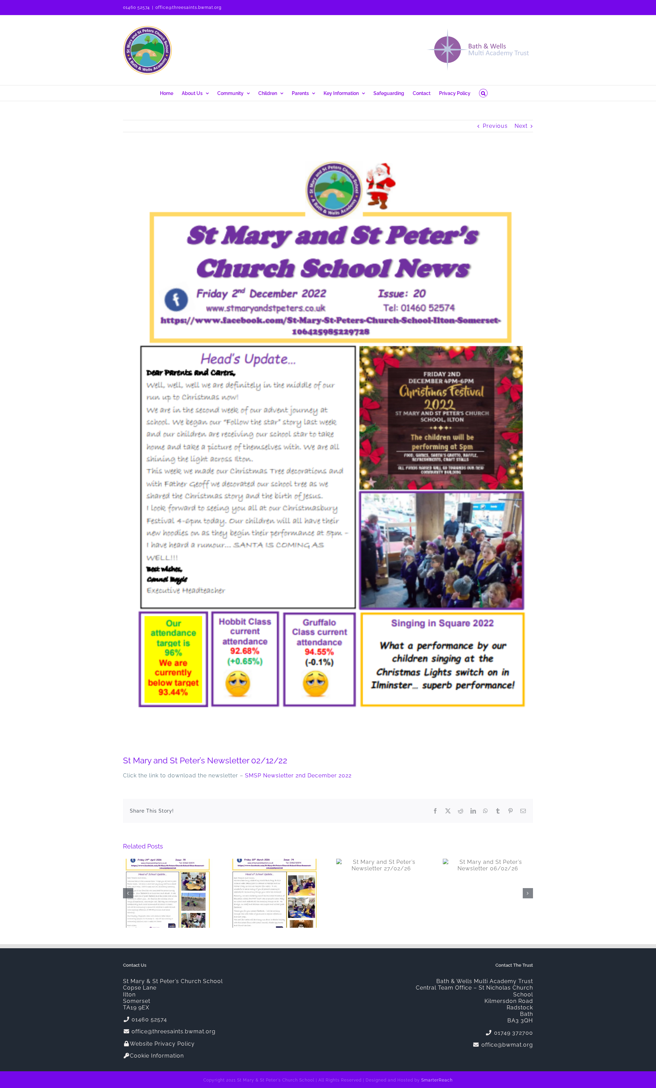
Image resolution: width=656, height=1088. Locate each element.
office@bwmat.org (506, 1045)
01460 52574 (136, 7)
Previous (495, 126)
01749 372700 (512, 1033)
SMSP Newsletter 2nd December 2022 (298, 775)
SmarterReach (437, 1080)
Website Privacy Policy (162, 1044)
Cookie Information (157, 1055)
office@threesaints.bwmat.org (188, 7)
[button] (483, 93)
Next (521, 126)
